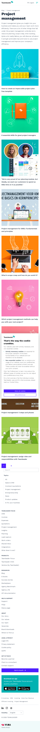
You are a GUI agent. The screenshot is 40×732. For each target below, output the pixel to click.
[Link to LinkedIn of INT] (2, 708)
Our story (4, 616)
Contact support (7, 665)
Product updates (11, 499)
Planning (4, 534)
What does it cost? (8, 550)
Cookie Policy (14, 382)
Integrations (5, 547)
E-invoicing (4, 698)
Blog (2, 10)
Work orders (5, 540)
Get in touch (18, 670)
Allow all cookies (20, 391)
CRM (3, 514)
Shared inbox (6, 544)
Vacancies (5, 626)
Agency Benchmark (8, 586)
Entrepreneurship (11, 493)
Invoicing (17, 698)
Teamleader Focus (8, 558)
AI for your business (12, 503)
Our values (5, 619)
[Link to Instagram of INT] (7, 708)
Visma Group (5, 727)
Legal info (5, 641)
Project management (13, 10)
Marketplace (6, 583)
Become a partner (8, 659)
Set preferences (20, 395)
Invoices (4, 517)
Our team (4, 623)
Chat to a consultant (9, 662)
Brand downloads (7, 629)
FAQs (3, 605)
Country (4, 713)
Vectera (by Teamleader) (10, 565)
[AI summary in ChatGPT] (11, 708)
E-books (4, 576)
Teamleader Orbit (7, 562)
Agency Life (5, 590)
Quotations (5, 524)
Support (4, 601)
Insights (4, 530)
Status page (5, 608)
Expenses (4, 520)
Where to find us (7, 633)
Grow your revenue (27, 698)
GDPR (3, 651)
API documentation (8, 593)
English (31, 3)
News (7, 496)
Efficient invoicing (7, 701)
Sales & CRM (9, 483)
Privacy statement (8, 644)
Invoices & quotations (13, 486)
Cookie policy (6, 647)
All (6, 479)
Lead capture (6, 537)
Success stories (7, 580)
